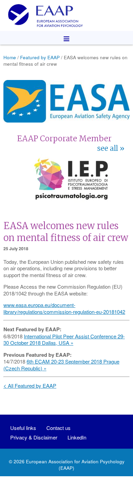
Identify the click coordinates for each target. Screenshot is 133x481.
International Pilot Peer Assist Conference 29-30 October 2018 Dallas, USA (64, 340)
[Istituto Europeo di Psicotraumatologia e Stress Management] (71, 201)
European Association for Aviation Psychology (75, 461)
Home (9, 57)
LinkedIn (77, 437)
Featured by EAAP (40, 57)
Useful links (23, 427)
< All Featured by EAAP (29, 385)
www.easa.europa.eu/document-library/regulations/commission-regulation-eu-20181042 (64, 308)
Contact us (58, 427)
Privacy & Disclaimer (33, 437)
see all (107, 148)
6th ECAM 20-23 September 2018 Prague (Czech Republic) (61, 365)
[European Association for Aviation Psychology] (66, 15)
